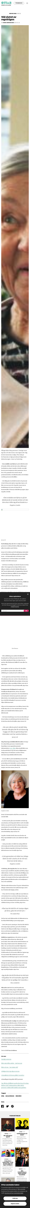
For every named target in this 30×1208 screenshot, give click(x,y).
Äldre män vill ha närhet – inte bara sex (11, 1063)
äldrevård (18, 1096)
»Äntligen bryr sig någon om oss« (10, 1071)
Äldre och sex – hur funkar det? (9, 1067)
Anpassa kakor (15, 1203)
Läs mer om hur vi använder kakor (14, 1193)
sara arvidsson (9, 1096)
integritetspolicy (15, 606)
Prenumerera (19, 3)
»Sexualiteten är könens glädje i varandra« (12, 1075)
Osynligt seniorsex (6, 1059)
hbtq (2, 1096)
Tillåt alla (15, 1198)
